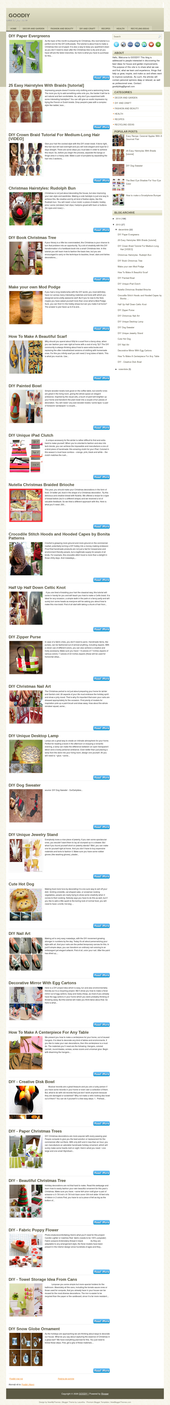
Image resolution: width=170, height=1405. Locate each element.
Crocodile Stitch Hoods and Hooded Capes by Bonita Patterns (59, 536)
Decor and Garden (33, 28)
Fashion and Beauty (62, 28)
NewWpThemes (54, 1402)
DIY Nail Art (19, 933)
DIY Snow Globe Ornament (34, 1329)
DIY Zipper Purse (25, 637)
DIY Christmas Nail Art (30, 686)
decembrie (124, 229)
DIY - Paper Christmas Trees (35, 1131)
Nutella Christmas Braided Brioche (41, 484)
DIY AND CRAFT (123, 102)
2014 (118, 218)
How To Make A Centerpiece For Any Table (49, 1032)
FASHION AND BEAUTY (127, 108)
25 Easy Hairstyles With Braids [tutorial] (46, 85)
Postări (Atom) (28, 1384)
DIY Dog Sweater (25, 785)
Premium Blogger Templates (98, 1402)
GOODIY (19, 15)
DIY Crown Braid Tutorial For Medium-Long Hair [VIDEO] (54, 137)
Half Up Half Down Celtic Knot (37, 587)
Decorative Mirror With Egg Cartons (42, 983)
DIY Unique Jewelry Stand (33, 834)
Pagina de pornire (66, 1378)
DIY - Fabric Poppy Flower (33, 1230)
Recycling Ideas (140, 28)
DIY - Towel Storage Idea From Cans (43, 1279)
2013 (118, 224)
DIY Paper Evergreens (29, 36)
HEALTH (119, 113)
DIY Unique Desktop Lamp (34, 736)
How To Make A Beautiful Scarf (38, 336)
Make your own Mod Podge (34, 287)
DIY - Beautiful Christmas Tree (37, 1180)
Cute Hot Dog (21, 884)
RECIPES (119, 119)
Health (121, 28)
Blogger (105, 1393)
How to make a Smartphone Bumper (143, 195)
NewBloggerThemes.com (121, 1402)
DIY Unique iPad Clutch (31, 435)
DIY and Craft (87, 28)
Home (13, 28)
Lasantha (81, 1402)
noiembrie (123, 369)
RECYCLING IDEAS (124, 124)
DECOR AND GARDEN (126, 97)
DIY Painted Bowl (25, 386)
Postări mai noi (16, 1378)
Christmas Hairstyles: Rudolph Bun (42, 188)
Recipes (105, 28)
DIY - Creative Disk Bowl (32, 1081)
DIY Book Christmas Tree (32, 237)
